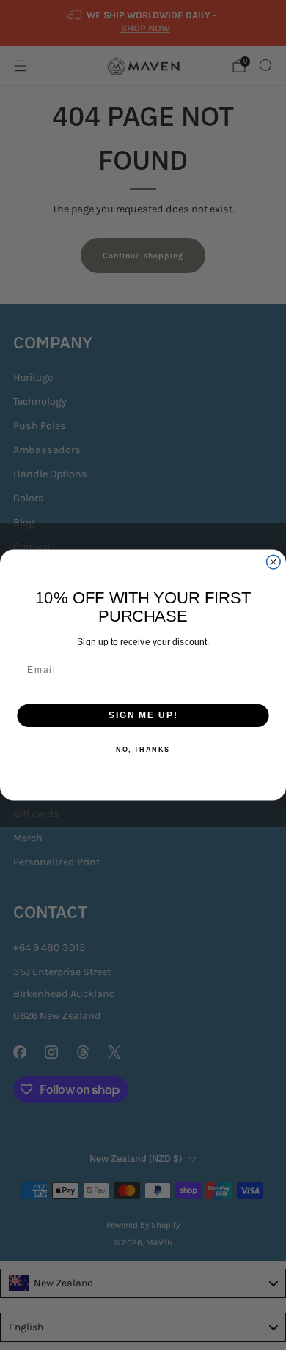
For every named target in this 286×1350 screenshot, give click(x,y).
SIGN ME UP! (143, 715)
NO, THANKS (143, 750)
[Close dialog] (273, 562)
